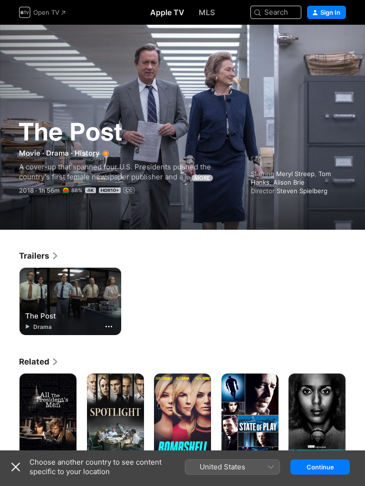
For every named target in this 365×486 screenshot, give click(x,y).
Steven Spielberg (302, 191)
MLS (207, 12)
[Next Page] (355, 416)
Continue (320, 467)
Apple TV (167, 12)
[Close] (15, 467)
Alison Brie (289, 182)
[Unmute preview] (339, 43)
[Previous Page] (9, 416)
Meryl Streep (295, 174)
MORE (202, 178)
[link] (39, 256)
